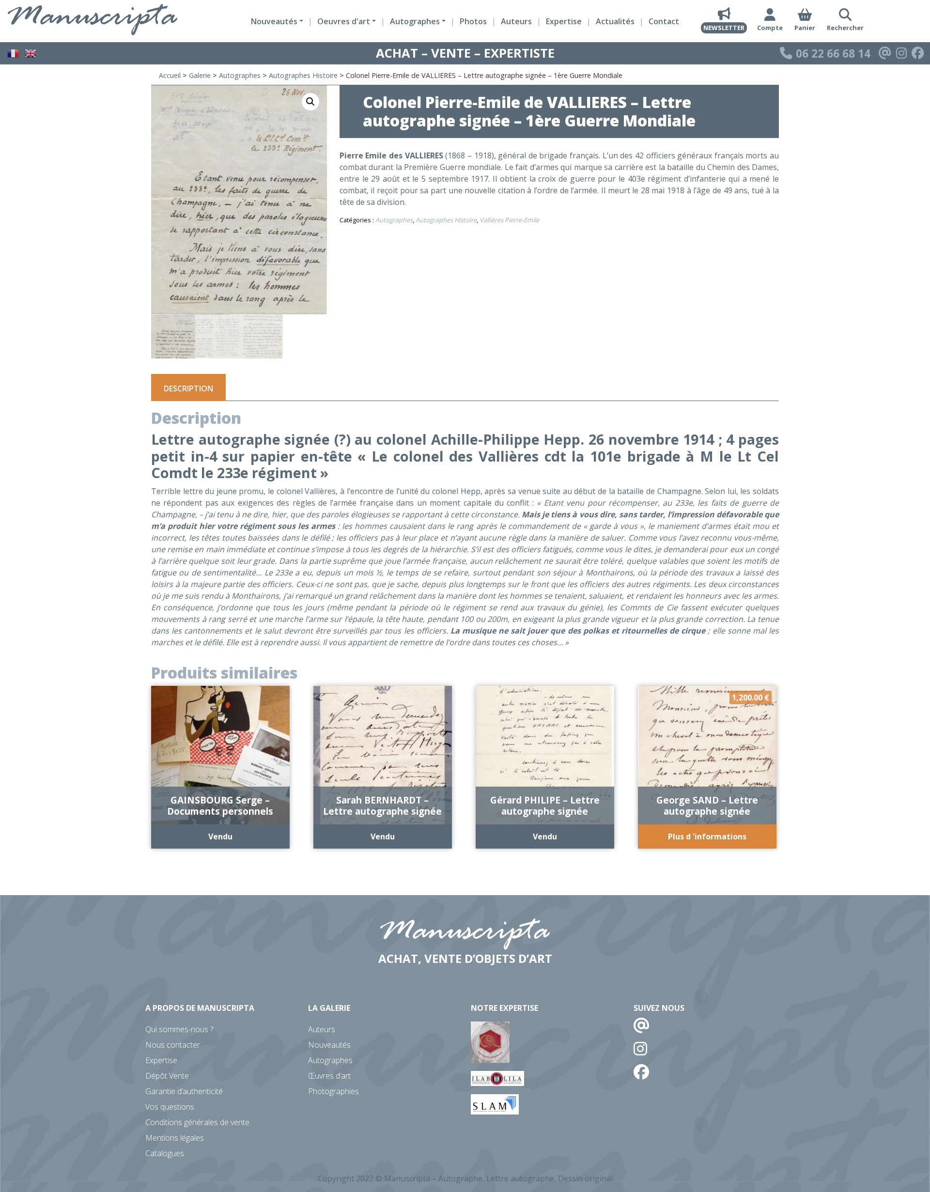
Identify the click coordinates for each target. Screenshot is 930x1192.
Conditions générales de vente (197, 1122)
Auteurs (516, 21)
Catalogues (164, 1153)
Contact (664, 21)
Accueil (170, 75)
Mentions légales (174, 1137)
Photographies (333, 1091)
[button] (310, 101)
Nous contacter (172, 1044)
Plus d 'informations (707, 836)
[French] (13, 52)
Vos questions (169, 1106)
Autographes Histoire (303, 75)
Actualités (615, 21)
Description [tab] (188, 388)
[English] (31, 52)
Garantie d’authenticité (184, 1091)
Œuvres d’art (329, 1075)
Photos (473, 21)
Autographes (240, 75)
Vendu (220, 836)
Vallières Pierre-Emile (509, 220)
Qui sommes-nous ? (179, 1029)
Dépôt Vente (167, 1075)
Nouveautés (329, 1044)
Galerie (200, 75)
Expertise (564, 21)
